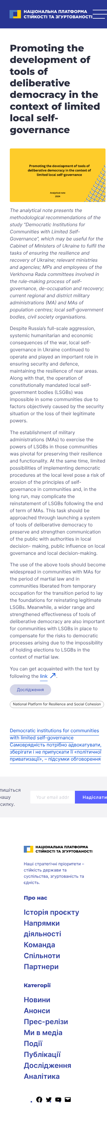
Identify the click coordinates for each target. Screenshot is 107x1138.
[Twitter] (48, 1101)
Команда (39, 944)
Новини (37, 999)
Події (33, 1043)
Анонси (37, 1010)
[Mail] (67, 1101)
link (44, 676)
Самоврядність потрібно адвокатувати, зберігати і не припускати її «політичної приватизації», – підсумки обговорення (56, 752)
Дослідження (30, 689)
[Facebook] (39, 1101)
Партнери (41, 966)
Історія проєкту (51, 912)
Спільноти (42, 955)
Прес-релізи (46, 1021)
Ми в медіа (43, 1032)
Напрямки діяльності (42, 928)
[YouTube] (58, 1101)
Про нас (35, 898)
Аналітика (42, 1076)
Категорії (37, 985)
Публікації (42, 1054)
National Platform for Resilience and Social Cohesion (57, 704)
